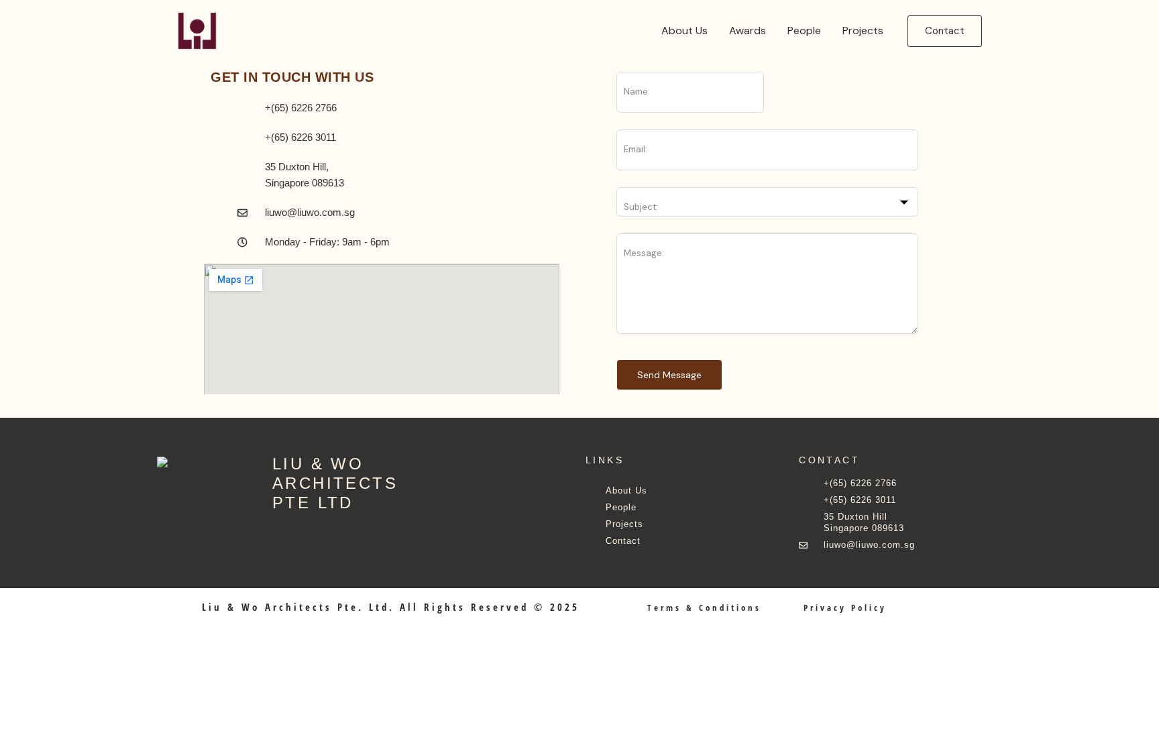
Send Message (669, 375)
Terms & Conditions (704, 607)
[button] (944, 31)
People (804, 30)
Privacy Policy (845, 607)
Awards (747, 30)
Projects (862, 30)
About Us (684, 30)
